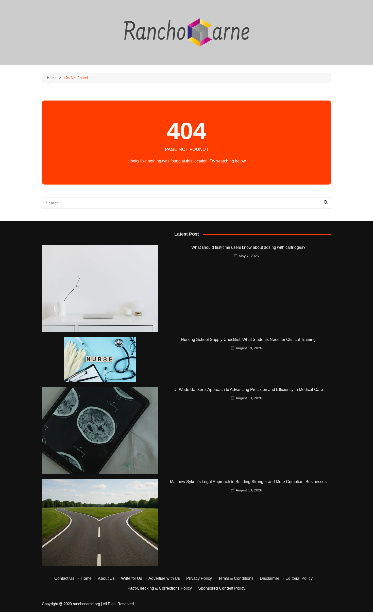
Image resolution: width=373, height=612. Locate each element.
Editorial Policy (299, 578)
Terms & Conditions (235, 578)
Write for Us (131, 578)
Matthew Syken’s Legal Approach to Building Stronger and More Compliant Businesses (248, 481)
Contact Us (64, 578)
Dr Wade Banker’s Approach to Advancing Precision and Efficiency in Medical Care (248, 389)
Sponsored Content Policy (221, 588)
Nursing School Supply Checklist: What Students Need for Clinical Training (248, 339)
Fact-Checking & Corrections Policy (160, 588)
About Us (106, 578)
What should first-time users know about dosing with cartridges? (248, 247)
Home (86, 578)
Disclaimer (269, 578)
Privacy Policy (199, 578)
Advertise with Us (164, 578)
